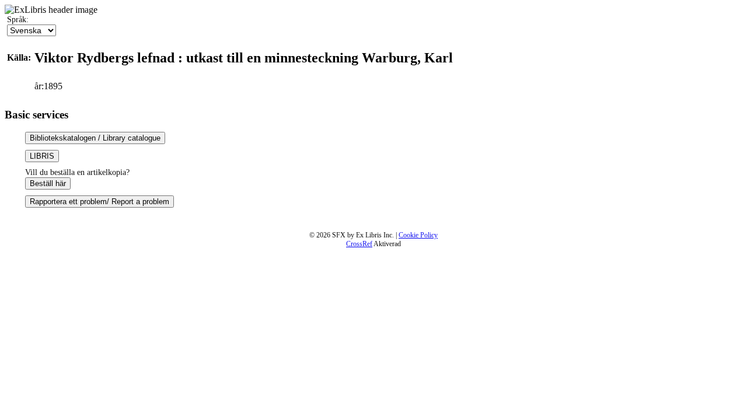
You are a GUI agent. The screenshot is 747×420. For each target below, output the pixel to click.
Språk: (18, 19)
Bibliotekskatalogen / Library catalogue (95, 138)
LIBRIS (42, 156)
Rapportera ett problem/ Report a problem (99, 201)
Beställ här (48, 183)
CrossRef (359, 244)
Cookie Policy (418, 235)
